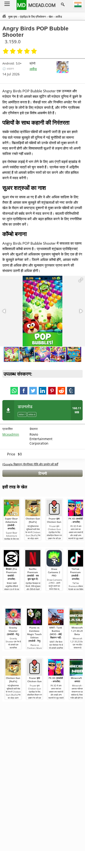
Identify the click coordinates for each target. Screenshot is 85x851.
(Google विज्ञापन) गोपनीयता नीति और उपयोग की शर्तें (30, 464)
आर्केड (33, 69)
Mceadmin (10, 434)
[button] (81, 280)
